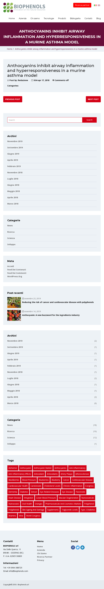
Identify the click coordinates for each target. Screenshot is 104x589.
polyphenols (14, 509)
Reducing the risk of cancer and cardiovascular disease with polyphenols (58, 302)
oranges (38, 503)
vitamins (12, 515)
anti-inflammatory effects (20, 474)
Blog (98, 18)
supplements (53, 509)
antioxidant (39, 474)
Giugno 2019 (13, 153)
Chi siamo (35, 18)
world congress (33, 515)
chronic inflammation (72, 486)
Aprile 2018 (12, 197)
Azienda (22, 18)
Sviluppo (11, 244)
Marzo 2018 (12, 203)
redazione (23, 80)
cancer (66, 480)
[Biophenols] (24, 7)
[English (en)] (99, 5)
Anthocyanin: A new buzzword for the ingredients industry (51, 315)
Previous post (12, 99)
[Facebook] (73, 547)
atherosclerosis (82, 474)
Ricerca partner (82, 5)
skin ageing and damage (33, 509)
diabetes (24, 492)
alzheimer (13, 468)
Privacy (40, 560)
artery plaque (66, 474)
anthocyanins (60, 468)
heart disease (15, 497)
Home (12, 18)
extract (34, 492)
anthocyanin (25, 468)
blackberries (14, 480)
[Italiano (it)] (95, 5)
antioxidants (52, 474)
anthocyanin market (43, 468)
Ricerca (10, 232)
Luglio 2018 (12, 178)
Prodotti (62, 18)
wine (21, 515)
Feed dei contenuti (16, 269)
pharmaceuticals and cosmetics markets (63, 503)
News (10, 225)
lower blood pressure (46, 497)
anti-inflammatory (77, 468)
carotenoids (36, 486)
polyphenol (89, 503)
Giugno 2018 (13, 185)
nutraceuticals (87, 497)
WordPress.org (14, 276)
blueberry (56, 480)
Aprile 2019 (12, 160)
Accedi (10, 266)
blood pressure (29, 480)
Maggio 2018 (13, 191)
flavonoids (80, 492)
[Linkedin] (82, 547)
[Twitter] (78, 547)
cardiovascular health (18, 486)
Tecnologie (49, 18)
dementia (13, 492)
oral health (27, 503)
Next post (93, 99)
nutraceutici (14, 503)
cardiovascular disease (82, 480)
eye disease (67, 492)
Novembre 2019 (14, 141)
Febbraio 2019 (14, 166)
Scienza (11, 238)
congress (89, 486)
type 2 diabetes (88, 509)
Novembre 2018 (14, 172)
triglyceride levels (70, 509)
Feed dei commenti (16, 273)
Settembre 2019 (15, 147)
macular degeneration (68, 497)
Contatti (88, 18)
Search (89, 120)
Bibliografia (75, 18)
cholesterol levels (52, 486)
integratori (28, 497)
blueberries (44, 480)
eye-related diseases (49, 492)
